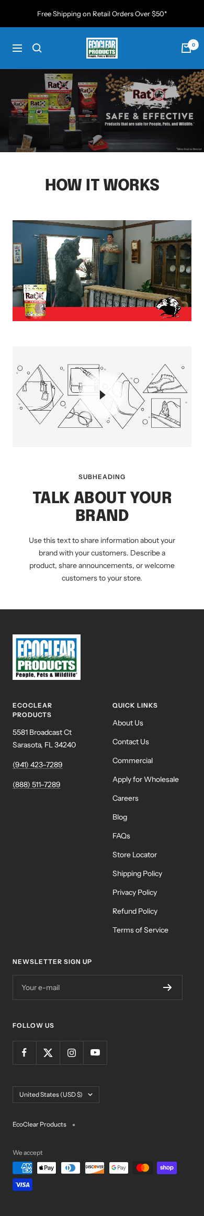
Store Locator (134, 854)
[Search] (37, 48)
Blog (119, 817)
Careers (125, 798)
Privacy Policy (134, 892)
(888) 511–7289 (37, 784)
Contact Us (130, 741)
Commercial (132, 760)
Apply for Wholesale (145, 779)
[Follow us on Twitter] (48, 1052)
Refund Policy (134, 911)
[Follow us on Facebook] (24, 1052)
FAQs (121, 835)
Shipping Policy (137, 873)
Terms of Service (140, 930)
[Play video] (102, 395)
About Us (127, 723)
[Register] (167, 987)
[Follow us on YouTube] (95, 1052)
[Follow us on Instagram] (71, 1052)
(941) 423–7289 (38, 764)
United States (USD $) (51, 1094)
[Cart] (186, 48)
